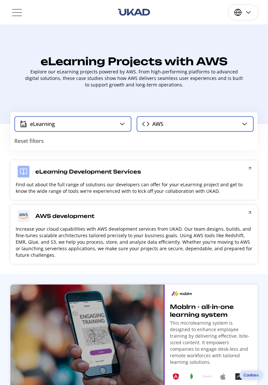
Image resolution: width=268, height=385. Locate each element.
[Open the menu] (17, 12)
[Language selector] (243, 12)
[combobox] (72, 124)
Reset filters (29, 141)
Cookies (251, 375)
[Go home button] (134, 12)
